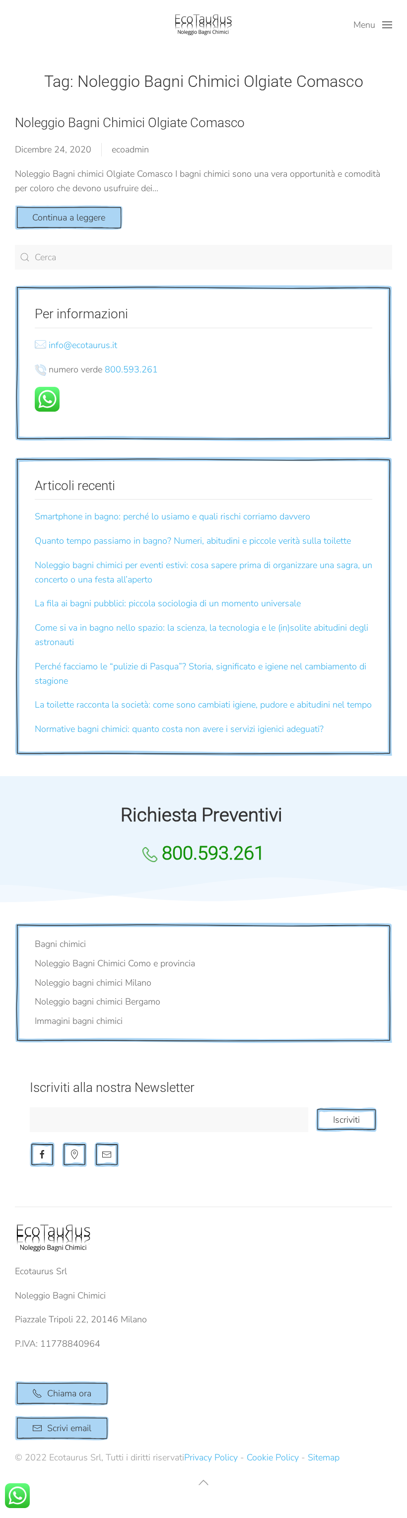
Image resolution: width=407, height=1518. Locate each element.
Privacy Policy (211, 1457)
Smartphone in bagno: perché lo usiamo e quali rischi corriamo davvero (172, 516)
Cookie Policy (273, 1457)
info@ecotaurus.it (83, 345)
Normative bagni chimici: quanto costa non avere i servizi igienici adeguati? (179, 729)
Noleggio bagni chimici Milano (93, 983)
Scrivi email (69, 1428)
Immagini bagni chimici (79, 1021)
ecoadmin (130, 149)
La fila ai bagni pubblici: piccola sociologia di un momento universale (168, 603)
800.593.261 (131, 369)
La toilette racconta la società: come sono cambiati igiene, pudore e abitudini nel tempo (203, 705)
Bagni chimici (60, 944)
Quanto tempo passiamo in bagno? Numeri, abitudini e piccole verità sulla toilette (193, 541)
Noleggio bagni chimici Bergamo (97, 1002)
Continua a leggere (68, 217)
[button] (373, 25)
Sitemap (323, 1457)
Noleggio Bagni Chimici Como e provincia (115, 963)
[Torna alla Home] (203, 25)
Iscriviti (346, 1120)
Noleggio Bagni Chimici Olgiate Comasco (130, 122)
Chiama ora (69, 1393)
